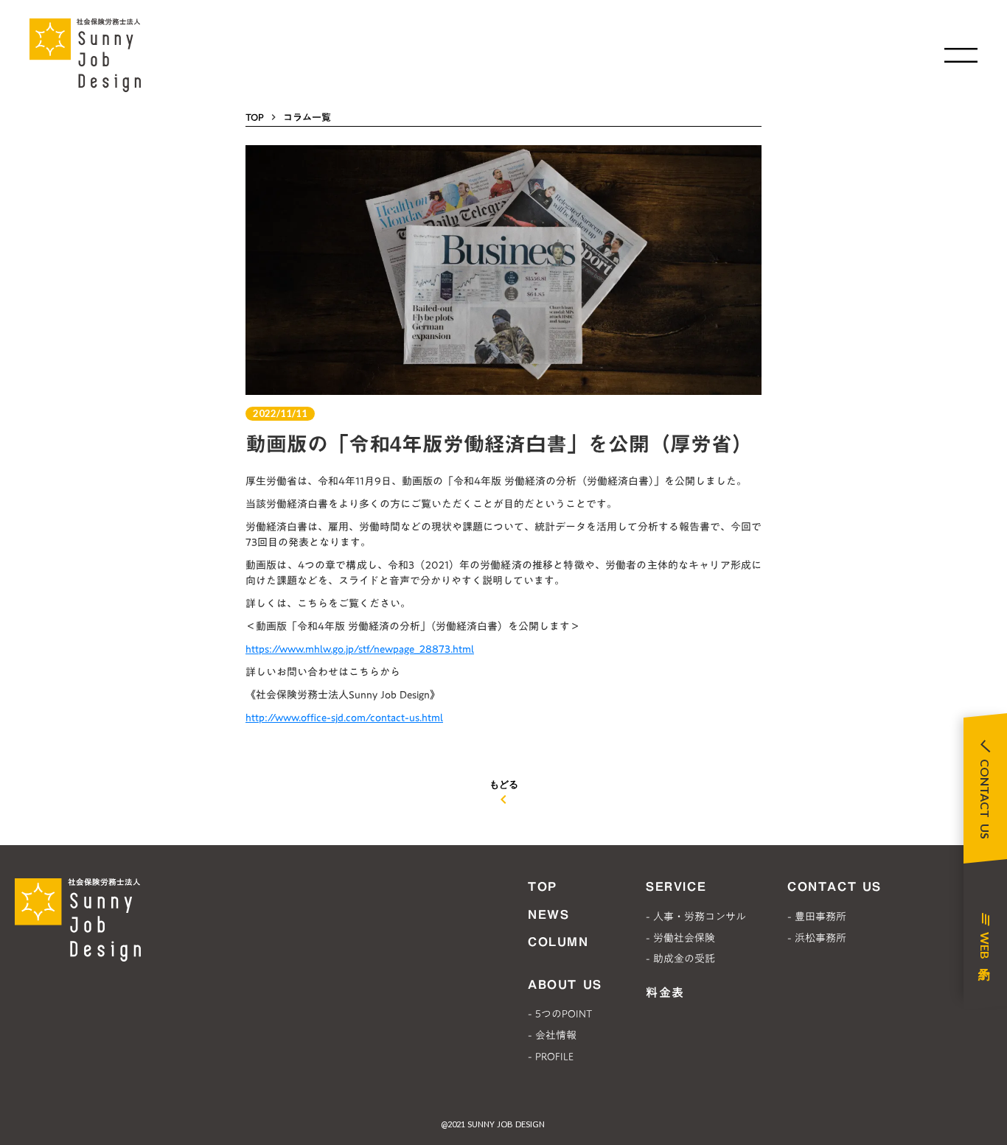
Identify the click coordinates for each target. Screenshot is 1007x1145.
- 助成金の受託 (680, 958)
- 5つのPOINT (560, 1014)
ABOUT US (565, 984)
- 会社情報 (552, 1035)
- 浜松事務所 (816, 938)
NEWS (548, 914)
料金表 (665, 992)
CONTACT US (834, 886)
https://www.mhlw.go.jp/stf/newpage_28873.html (359, 649)
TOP (254, 117)
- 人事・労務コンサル (696, 916)
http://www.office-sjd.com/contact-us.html (344, 717)
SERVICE (676, 886)
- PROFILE (551, 1056)
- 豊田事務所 (816, 916)
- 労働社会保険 (680, 938)
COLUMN (558, 942)
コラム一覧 (307, 117)
